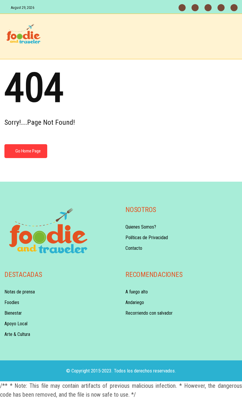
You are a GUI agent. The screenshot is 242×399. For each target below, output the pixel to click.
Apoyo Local (15, 323)
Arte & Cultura (17, 334)
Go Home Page (27, 151)
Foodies (11, 302)
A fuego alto (136, 292)
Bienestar (13, 313)
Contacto (133, 248)
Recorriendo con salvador (149, 313)
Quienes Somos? (140, 227)
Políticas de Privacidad (146, 237)
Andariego (134, 302)
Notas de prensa (19, 292)
